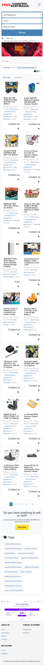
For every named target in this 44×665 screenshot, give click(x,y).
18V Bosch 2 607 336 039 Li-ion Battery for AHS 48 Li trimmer (11, 364)
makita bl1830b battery (13, 581)
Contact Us (27, 629)
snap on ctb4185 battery (14, 590)
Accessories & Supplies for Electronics (9, 114)
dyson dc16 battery (32, 567)
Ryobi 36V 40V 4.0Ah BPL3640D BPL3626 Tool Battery (10, 101)
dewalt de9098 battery (13, 562)
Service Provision (9, 274)
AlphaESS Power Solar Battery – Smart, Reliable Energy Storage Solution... (10, 262)
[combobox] (22, 15)
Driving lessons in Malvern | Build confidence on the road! (31, 262)
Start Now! (22, 527)
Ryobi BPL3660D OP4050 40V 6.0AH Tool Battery (31, 364)
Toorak (26, 275)
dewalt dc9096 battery (29, 558)
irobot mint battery (11, 558)
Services (13, 272)
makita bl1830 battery (13, 576)
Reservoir (27, 381)
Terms (3, 636)
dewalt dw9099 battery (13, 567)
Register (4, 653)
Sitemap (26, 633)
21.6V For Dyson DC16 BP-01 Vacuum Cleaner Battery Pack (31, 154)
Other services (29, 272)
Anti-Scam (5, 633)
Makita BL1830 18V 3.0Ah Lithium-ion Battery (11, 206)
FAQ (3, 629)
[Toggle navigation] (39, 4)
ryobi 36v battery (31, 548)
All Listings (5, 61)
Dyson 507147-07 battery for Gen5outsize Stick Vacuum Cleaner (31, 468)
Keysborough (8, 277)
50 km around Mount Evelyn (25, 68)
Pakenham (28, 330)
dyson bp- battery (11, 572)
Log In (3, 650)
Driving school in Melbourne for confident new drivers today (11, 311)
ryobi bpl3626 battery (13, 544)
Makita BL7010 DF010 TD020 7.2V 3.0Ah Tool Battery (11, 416)
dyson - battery (26, 572)
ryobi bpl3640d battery (13, 548)
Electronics (14, 109)
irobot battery (10, 553)
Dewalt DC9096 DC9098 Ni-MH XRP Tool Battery (11, 153)
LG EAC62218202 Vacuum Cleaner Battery (31, 416)
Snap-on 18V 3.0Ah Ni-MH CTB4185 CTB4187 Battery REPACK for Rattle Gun (32, 208)
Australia (9, 38)
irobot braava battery (25, 553)
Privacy (4, 639)
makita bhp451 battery (13, 586)
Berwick (37, 169)
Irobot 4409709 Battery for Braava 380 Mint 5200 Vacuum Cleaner (31, 101)
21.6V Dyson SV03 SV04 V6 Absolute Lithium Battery (11, 467)
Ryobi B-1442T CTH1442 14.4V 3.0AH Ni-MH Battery (30, 312)
